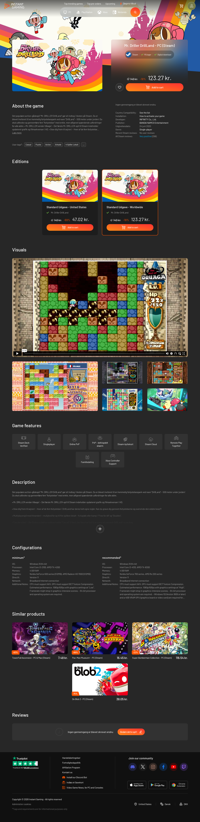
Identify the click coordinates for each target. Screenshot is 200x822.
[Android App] (157, 785)
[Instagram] (153, 767)
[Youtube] (174, 767)
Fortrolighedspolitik (71, 762)
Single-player (146, 129)
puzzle (38, 144)
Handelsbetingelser (71, 758)
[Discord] (133, 767)
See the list (145, 112)
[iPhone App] (136, 785)
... (83, 144)
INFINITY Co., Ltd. (148, 119)
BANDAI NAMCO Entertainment (154, 122)
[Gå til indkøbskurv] (181, 6)
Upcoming (110, 3)
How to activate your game (152, 116)
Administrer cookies (21, 804)
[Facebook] (163, 767)
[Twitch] (184, 767)
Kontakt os (67, 772)
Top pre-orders (94, 3)
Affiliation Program (71, 767)
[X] (143, 767)
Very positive (146, 136)
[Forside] (14, 6)
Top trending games (73, 3)
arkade (58, 144)
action (48, 144)
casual (28, 144)
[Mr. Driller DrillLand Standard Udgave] (70, 196)
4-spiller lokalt (72, 144)
